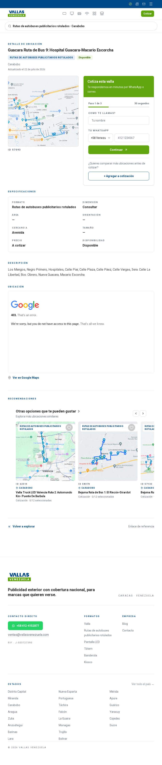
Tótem (88, 648)
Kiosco (88, 662)
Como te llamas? (102, 113)
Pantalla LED (92, 642)
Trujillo (63, 732)
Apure (113, 698)
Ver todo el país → (143, 684)
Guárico (114, 705)
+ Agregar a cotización (119, 176)
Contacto (128, 630)
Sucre (113, 725)
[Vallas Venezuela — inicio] (16, 13)
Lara (10, 738)
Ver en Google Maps (26, 377)
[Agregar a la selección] (69, 427)
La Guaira (64, 718)
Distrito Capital (17, 691)
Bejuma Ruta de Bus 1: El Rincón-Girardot (104, 492)
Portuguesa (66, 698)
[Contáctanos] (144, 4)
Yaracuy (115, 711)
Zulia (11, 718)
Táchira (63, 705)
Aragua (12, 711)
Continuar (116, 149)
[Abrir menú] (151, 4)
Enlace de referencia (141, 526)
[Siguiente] (143, 413)
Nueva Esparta (68, 691)
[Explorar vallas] (130, 4)
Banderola (90, 655)
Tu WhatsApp (98, 130)
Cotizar (147, 13)
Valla (87, 623)
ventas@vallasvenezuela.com (28, 635)
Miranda (13, 698)
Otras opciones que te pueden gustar (46, 411)
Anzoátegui (15, 725)
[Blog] (137, 4)
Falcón (63, 711)
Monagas (64, 725)
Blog (125, 623)
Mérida (114, 691)
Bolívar (63, 738)
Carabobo (14, 705)
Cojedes (115, 718)
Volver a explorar (24, 526)
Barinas (12, 732)
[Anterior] (136, 413)
